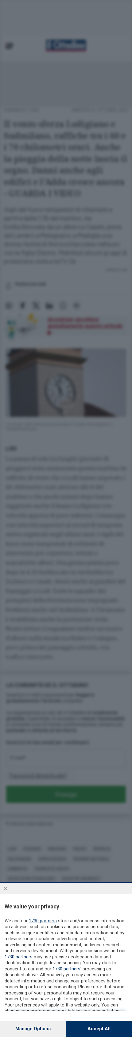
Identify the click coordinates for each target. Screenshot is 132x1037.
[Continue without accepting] (5, 888)
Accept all (99, 1028)
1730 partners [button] (43, 921)
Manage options (33, 1028)
